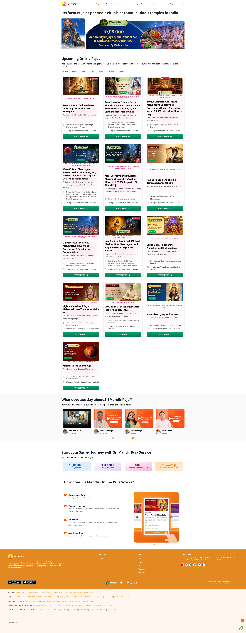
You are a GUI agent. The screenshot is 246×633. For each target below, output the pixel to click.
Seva (139, 566)
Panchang (116, 4)
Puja (98, 4)
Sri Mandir (11, 623)
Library (135, 4)
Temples (126, 4)
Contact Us (101, 562)
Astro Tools (145, 4)
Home (91, 4)
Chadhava (106, 4)
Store (155, 4)
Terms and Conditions (224, 582)
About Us (101, 559)
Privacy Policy (211, 582)
